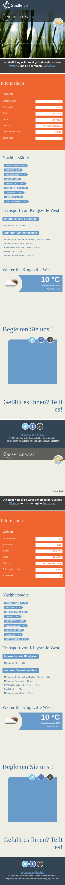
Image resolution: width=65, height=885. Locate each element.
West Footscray (13, 188)
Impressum (27, 434)
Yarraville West (12, 174)
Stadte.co (19, 5)
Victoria (14, 66)
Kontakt (39, 434)
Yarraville (10, 170)
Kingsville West (13, 165)
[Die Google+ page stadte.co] (50, 339)
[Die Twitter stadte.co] (32, 339)
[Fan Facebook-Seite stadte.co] (41, 339)
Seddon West (12, 183)
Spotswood (11, 192)
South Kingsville (13, 201)
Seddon (9, 179)
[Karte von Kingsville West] (58, 23)
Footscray (48, 66)
